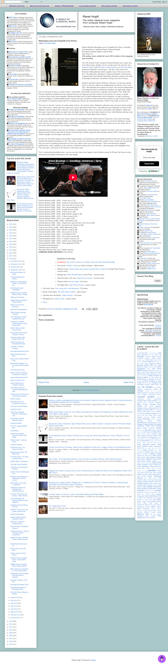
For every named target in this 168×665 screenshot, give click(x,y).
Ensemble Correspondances (108, 67)
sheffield (139, 485)
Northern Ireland (155, 454)
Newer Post (44, 382)
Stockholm (140, 492)
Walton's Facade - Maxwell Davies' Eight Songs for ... (19, 539)
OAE (154, 455)
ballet (147, 360)
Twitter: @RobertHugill (64, 6)
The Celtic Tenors (145, 198)
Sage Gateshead (156, 480)
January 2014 (15, 618)
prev (146, 471)
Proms (159, 471)
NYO (146, 455)
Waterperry (146, 508)
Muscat (155, 442)
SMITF (155, 485)
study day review (143, 494)
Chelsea (139, 389)
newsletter (151, 450)
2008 (11, 635)
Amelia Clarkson (151, 238)
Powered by (143, 171)
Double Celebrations (17, 514)
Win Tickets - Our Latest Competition (18, 484)
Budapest (158, 374)
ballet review (153, 360)
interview (148, 430)
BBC (151, 365)
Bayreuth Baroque (155, 363)
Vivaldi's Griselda (16, 445)
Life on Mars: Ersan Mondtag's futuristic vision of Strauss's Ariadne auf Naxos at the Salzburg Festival (85, 459)
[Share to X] (92, 309)
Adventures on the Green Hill (151, 354)
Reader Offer (152, 472)
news (145, 450)
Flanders (139, 417)
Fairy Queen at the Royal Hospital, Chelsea (18, 333)
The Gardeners (148, 497)
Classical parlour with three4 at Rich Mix (17, 338)
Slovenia (150, 485)
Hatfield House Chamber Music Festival (18, 301)
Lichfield (142, 437)
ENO (151, 410)
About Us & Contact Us (39, 6)
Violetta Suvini (150, 181)
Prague (139, 471)
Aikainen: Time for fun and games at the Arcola (19, 510)
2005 (11, 644)
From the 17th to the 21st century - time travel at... (19, 495)
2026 (11, 224)
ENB (160, 408)
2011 (11, 627)
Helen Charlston (155, 207)
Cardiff (152, 384)
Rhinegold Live (157, 474)
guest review (142, 428)
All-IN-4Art (148, 356)
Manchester (145, 441)
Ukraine (151, 504)
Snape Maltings (147, 487)
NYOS (150, 455)
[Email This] (87, 309)
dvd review (149, 406)
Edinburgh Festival (142, 408)
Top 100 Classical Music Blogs (148, 118)
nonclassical (140, 452)
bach (143, 360)
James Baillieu (149, 200)
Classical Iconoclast (157, 326)
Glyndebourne (142, 422)
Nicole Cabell (74, 281)
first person (157, 415)
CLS (148, 392)
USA (155, 504)
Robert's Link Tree (17, 6)
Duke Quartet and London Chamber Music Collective (88, 269)
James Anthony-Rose (146, 243)
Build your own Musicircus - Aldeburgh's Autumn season (19, 478)
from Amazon (148, 304)
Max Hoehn (149, 210)
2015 (11, 256)
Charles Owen (59, 299)
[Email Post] (82, 309)
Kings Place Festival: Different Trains (17, 419)
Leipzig (143, 435)
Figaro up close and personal (17, 305)
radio (138, 472)
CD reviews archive (109, 6)
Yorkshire (152, 517)
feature (143, 413)
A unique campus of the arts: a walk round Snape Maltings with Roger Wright (76, 494)
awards (139, 360)
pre (143, 471)
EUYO (153, 411)
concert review (145, 396)
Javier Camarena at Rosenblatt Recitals (17, 343)
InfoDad (158, 335)
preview (152, 470)
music (159, 442)
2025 (11, 227)
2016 (11, 253)
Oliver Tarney (150, 215)
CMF (151, 392)
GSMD (147, 426)
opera (148, 457)
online (139, 457)
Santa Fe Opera (153, 481)
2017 (11, 250)
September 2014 (16, 270)
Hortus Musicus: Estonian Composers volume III (18, 373)
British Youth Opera (143, 372)
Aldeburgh (140, 356)
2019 (11, 244)
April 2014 (14, 609)
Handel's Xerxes (15, 409)
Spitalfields (141, 490)
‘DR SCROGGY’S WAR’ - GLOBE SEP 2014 (18, 318)
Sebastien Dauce (88, 67)
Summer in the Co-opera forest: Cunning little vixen (18, 559)
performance (145, 466)
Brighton (145, 370)
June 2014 (14, 603)
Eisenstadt (152, 408)
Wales (139, 508)
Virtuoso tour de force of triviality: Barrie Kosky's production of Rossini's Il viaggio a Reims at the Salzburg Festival (90, 447)
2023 (11, 233)
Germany (140, 420)
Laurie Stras (143, 258)
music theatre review (145, 446)
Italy (138, 432)
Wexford (139, 512)
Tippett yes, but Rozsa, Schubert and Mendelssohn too (18, 489)
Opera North (157, 459)
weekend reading (142, 510)
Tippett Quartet (67, 295)
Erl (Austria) (157, 410)
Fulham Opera (156, 417)
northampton (145, 453)
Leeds (154, 434)
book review (156, 369)
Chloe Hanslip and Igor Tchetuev (18, 313)
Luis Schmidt (151, 195)
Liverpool (150, 437)
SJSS (145, 485)
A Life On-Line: (152, 353)
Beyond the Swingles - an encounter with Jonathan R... (19, 365)
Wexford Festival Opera (152, 512)
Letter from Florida (151, 435)
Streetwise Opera (156, 492)
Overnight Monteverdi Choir (19, 351)
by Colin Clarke (154, 377)
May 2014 (14, 606)
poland (153, 468)
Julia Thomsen (151, 213)
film (143, 415)
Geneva (153, 419)
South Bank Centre (154, 488)
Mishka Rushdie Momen (152, 253)
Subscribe (149, 164)
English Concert (143, 410)
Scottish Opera (148, 483)
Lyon (159, 439)
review (150, 474)
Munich (159, 440)
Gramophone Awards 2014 (19, 584)
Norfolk (147, 452)
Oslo (150, 463)
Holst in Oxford (15, 399)
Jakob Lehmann (152, 263)
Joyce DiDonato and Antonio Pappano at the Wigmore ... (19, 500)
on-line (159, 455)
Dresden (145, 404)
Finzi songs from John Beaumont (67, 288)
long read (148, 439)
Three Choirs (142, 503)
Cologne (144, 394)
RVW (159, 478)
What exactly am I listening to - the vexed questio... (19, 570)
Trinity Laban (153, 503)
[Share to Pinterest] (96, 309)
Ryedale (139, 480)
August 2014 (15, 597)
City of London (156, 391)
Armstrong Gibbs (16, 423)
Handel (158, 428)
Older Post (128, 382)
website (159, 508)
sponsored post (149, 490)
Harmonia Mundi (126, 67)
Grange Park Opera (154, 424)
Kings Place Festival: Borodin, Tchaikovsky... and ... (18, 414)
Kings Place (157, 432)
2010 (11, 630)
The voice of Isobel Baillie (19, 406)
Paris (138, 466)
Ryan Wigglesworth (150, 188)
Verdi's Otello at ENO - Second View (17, 329)
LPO (152, 439)
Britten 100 (153, 372)
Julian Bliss (151, 267)
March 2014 (15, 612)
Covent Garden (152, 401)
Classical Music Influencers (146, 121)
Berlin (159, 367)
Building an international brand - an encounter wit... (18, 283)
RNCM (150, 476)
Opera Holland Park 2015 (19, 377)
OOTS (143, 457)
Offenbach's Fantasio (17, 297)
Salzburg (139, 481)
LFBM (159, 435)
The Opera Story (147, 499)
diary (139, 404)
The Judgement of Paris (57, 506)
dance (145, 402)
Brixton (144, 374)
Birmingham (141, 369)
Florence (146, 417)
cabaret (148, 383)
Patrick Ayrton (150, 251)
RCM (145, 472)
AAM (159, 353)
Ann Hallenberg (155, 248)
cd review (47, 43)
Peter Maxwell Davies (75, 275)
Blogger (93, 660)
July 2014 (14, 600)
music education (143, 444)
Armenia (147, 358)
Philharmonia (153, 466)
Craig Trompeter (144, 227)
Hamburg (151, 428)
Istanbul (159, 430)
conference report (144, 399)
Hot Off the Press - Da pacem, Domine (17, 448)
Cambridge (140, 384)
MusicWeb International (153, 330)
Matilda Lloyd (151, 269)
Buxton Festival (153, 376)
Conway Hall (141, 401)
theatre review (156, 501)
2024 (11, 230)
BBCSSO (140, 367)
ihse (143, 430)
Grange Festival (142, 424)
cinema (147, 391)
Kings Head (149, 432)
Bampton (144, 361)
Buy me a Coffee (152, 136)
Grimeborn (140, 426)
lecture (149, 434)
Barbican (151, 361)
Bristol (150, 370)
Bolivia (148, 368)
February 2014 (16, 615)
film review (148, 415)
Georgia (159, 419)
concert (159, 394)
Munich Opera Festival (144, 442)
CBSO (157, 384)
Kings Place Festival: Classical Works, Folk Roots (18, 435)
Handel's (72, 265)
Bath (146, 363)
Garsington (146, 419)
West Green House (155, 510)
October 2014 (15, 267)
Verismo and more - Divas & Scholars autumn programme (19, 533)
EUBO (148, 411)
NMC (160, 450)
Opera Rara (141, 461)
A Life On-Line (142, 353)
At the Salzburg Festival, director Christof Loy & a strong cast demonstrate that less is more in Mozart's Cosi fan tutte (25, 207)
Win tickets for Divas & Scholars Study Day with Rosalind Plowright (91, 262)
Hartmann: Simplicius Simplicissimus (17, 522)
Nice (156, 450)
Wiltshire (159, 514)
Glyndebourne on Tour (154, 422)
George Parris (151, 232)
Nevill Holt (140, 448)
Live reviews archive (87, 6)
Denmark (158, 402)
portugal (159, 468)
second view (157, 483)
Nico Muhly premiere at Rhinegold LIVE (18, 588)
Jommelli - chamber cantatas (17, 347)
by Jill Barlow (150, 379)
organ (146, 463)
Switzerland (140, 496)
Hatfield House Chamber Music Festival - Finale (18, 293)
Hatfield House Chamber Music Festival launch (18, 565)
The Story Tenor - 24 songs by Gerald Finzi (19, 457)
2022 (11, 236)
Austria (159, 358)
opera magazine (146, 459)
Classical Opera (142, 392)
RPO (145, 478)
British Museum (157, 370)
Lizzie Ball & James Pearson (148, 234)
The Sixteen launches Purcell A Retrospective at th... (19, 389)
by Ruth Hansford (148, 381)
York (147, 517)
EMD (156, 408)
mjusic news (153, 440)
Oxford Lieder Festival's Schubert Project (18, 518)
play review (146, 468)
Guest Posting (156, 426)
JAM (144, 432)
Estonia (139, 411)
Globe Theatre (154, 420)
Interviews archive (130, 6)
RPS (150, 478)
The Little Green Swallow (18, 464)
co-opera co (157, 392)
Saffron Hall (146, 480)
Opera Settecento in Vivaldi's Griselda (17, 384)
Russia (155, 478)
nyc (143, 455)
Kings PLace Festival (84, 278)
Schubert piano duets (17, 370)
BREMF (139, 370)
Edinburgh (158, 406)
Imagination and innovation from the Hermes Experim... (19, 575)
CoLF (138, 394)
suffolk (153, 494)
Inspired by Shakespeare (18, 309)
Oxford (154, 463)
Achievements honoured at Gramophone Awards (19, 395)
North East (153, 452)
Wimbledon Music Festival (146, 516)
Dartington (151, 402)
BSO (154, 374)
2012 (11, 624)
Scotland (140, 483)
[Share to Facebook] (94, 309)
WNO (159, 516)
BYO (144, 383)
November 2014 (16, 264)
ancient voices (156, 356)
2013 (11, 621)
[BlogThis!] (89, 309)
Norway (139, 455)
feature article (151, 413)
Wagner (159, 506)
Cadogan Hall (156, 383)
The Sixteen (157, 499)
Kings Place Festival (76, 285)
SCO (159, 481)
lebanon (143, 434)
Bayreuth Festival (143, 365)
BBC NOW (157, 365)
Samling (145, 481)
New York (155, 448)
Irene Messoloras (152, 205)
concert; (159, 397)
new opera (148, 448)
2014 (11, 259)
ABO (138, 354)
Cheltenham (147, 389)
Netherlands (157, 446)
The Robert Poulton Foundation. (16, 289)
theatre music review (144, 501)
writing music (141, 517)
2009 (11, 633)
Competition (14, 431)
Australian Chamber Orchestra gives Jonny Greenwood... (18, 323)
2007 (11, 638)
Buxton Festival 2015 (17, 380)
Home (45, 302)
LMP (155, 437)
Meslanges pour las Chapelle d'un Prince (18, 402)
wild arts (152, 514)
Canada (147, 384)
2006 (11, 641)
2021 (11, 238)
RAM (142, 472)
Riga (138, 476)
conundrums (157, 399)
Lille (146, 437)
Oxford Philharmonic (154, 464)
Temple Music (153, 496)
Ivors (141, 432)
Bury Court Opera (142, 375)
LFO (138, 437)
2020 (11, 241)
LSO (156, 439)
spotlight (158, 490)
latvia (138, 434)
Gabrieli (139, 419)
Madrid (139, 440)
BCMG (145, 367)
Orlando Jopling (152, 191)
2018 (11, 247)
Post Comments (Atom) (90, 390)
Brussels (149, 374)
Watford (153, 508)
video (54, 43)
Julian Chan (148, 231)
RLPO (144, 476)
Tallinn (146, 496)
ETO (144, 411)
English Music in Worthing (19, 461)
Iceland (139, 430)
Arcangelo (140, 358)
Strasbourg (147, 492)
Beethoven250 (152, 367)
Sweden (158, 494)
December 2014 (16, 261)
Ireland (154, 430)
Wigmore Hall (142, 514)
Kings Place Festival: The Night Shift (18, 453)
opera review (151, 461)
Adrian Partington (152, 201)
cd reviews (157, 387)
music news (156, 444)
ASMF (153, 358)
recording (145, 474)
